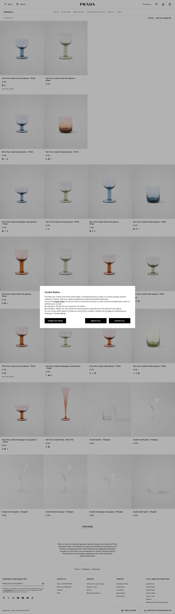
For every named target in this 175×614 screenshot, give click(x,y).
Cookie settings (55, 321)
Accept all (120, 321)
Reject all (96, 321)
